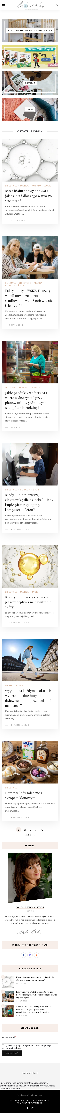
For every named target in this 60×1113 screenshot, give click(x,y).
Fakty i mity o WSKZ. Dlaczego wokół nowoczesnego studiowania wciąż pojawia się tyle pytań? (36, 995)
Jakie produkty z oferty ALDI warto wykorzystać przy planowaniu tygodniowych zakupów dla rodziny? (34, 1009)
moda (9, 685)
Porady (37, 185)
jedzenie (10, 387)
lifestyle (11, 185)
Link (18, 1048)
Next (28, 835)
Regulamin (39, 1100)
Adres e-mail (9, 1037)
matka (24, 185)
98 (41, 829)
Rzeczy (20, 685)
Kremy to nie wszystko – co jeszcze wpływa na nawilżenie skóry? (28, 602)
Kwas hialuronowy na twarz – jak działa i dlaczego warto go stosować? (28, 196)
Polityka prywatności (30, 1103)
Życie (47, 185)
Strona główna (18, 1100)
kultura (10, 283)
